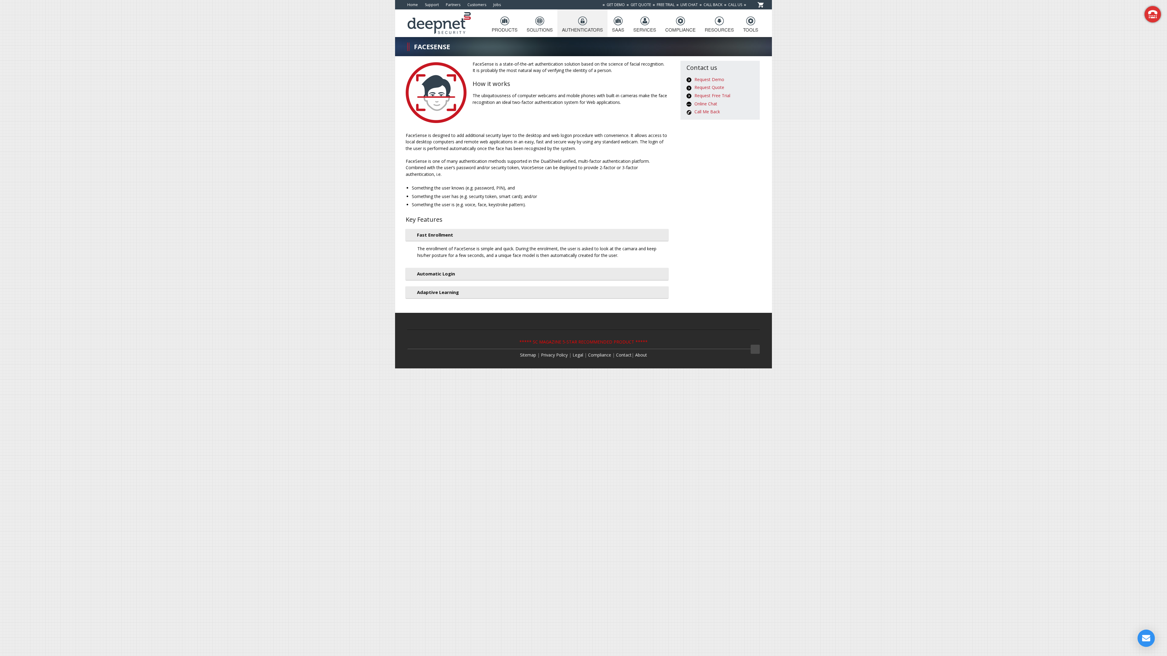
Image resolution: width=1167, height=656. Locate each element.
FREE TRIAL (666, 4)
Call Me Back (707, 111)
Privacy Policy (554, 355)
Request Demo (709, 79)
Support (432, 4)
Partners (453, 4)
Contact (624, 355)
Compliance (599, 355)
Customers (476, 4)
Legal (578, 355)
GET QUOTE (641, 4)
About (641, 355)
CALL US (735, 4)
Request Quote (709, 87)
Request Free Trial (712, 95)
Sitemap (528, 355)
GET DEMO (616, 4)
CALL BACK (713, 4)
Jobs (497, 4)
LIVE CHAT (689, 4)
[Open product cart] (760, 4)
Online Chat (705, 104)
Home (412, 4)
